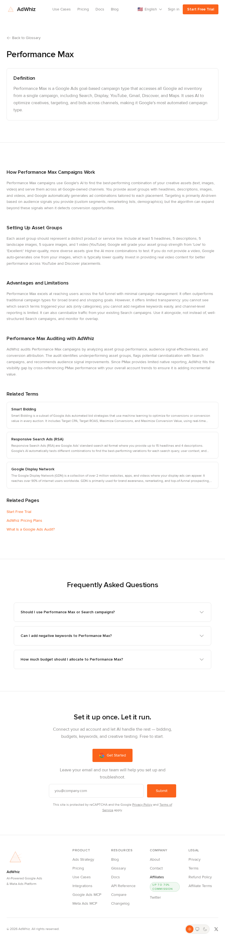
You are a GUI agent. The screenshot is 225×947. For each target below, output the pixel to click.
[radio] (189, 929)
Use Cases (61, 9)
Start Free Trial (200, 9)
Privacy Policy (142, 805)
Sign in (173, 9)
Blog (115, 9)
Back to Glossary (26, 37)
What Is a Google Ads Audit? (31, 529)
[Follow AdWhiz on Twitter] (216, 929)
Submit (161, 790)
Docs (99, 9)
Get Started (116, 755)
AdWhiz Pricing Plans (24, 520)
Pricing (83, 9)
